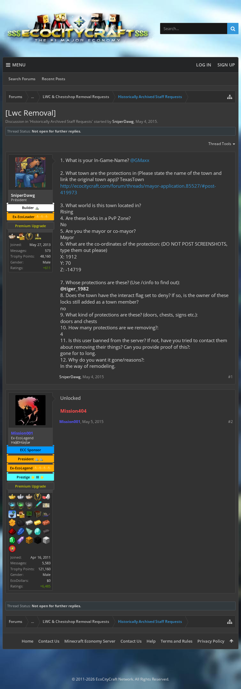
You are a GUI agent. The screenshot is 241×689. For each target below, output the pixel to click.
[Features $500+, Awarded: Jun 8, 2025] (46, 532)
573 (48, 250)
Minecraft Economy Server (89, 641)
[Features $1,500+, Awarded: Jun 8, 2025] (46, 540)
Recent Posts (53, 78)
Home (27, 641)
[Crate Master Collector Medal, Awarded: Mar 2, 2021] (37, 506)
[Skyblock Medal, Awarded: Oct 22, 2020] (12, 514)
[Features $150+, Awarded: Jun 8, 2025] (46, 523)
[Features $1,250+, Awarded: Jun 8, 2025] (37, 540)
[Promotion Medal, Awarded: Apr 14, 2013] (37, 514)
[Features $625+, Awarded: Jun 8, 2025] (12, 540)
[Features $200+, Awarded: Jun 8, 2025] (12, 532)
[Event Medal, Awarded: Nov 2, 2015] (29, 236)
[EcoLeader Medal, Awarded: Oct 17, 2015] (12, 236)
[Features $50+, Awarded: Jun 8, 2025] (20, 523)
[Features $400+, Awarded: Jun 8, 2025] (37, 532)
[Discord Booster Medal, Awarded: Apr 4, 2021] (46, 514)
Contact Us (48, 641)
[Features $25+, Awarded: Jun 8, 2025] (12, 523)
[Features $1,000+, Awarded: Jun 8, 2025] (29, 540)
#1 (230, 376)
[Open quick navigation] (229, 97)
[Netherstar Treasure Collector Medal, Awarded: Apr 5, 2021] (29, 506)
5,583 (46, 563)
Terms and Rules (176, 641)
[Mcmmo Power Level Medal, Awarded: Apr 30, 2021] (46, 497)
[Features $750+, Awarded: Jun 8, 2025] (20, 540)
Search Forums (21, 78)
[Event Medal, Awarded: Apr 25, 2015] (37, 497)
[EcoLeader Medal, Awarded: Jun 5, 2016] (29, 497)
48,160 (45, 256)
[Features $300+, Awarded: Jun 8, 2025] (29, 532)
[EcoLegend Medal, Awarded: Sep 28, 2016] (12, 497)
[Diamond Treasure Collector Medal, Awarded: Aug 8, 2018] (12, 506)
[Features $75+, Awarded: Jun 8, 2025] (29, 523)
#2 (230, 421)
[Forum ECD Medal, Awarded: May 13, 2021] (46, 506)
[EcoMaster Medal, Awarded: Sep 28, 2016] (20, 497)
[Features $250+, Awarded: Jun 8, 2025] (20, 532)
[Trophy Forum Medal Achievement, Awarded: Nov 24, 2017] (12, 549)
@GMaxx (139, 160)
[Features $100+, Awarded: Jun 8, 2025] (37, 523)
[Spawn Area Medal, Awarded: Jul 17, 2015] (20, 236)
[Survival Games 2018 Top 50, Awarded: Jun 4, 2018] (37, 236)
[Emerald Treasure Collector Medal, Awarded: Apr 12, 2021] (20, 506)
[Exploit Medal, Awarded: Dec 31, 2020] (29, 514)
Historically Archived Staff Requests (61, 121)
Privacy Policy (210, 641)
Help (151, 641)
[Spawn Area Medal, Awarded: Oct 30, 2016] (20, 514)
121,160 (44, 568)
